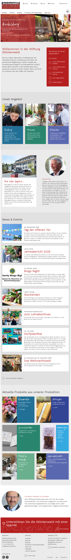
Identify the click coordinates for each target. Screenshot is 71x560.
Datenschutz (64, 557)
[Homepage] (11, 5)
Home (26, 3)
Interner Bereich (30, 551)
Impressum (50, 557)
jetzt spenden (64, 529)
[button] (63, 3)
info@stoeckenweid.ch (9, 546)
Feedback (28, 549)
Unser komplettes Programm (14, 378)
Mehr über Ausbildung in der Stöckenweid (18, 35)
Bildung (19, 12)
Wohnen (12, 12)
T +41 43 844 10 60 (8, 544)
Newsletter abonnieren (58, 547)
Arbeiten (4, 12)
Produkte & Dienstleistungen (33, 12)
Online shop (31, 555)
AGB (57, 557)
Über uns (47, 12)
